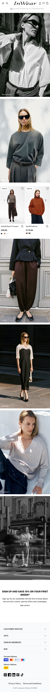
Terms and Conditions (32, 683)
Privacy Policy (15, 683)
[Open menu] (2, 3)
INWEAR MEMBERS (12, 642)
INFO (6, 636)
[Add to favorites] (22, 189)
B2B (5, 649)
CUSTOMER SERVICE (13, 629)
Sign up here (25, 605)
